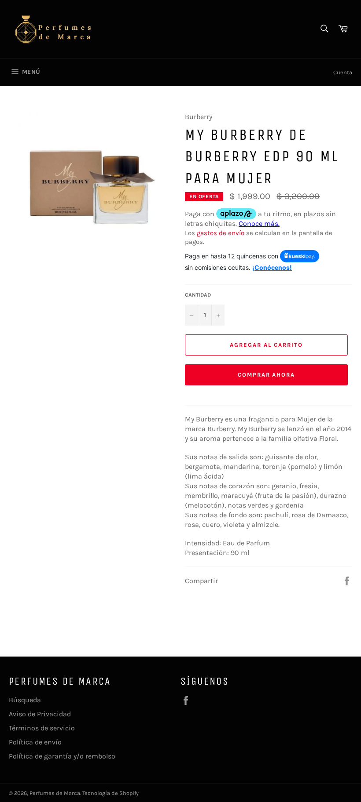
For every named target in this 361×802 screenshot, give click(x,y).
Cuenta (342, 72)
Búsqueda (25, 700)
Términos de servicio (42, 728)
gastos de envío (220, 233)
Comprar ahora (266, 374)
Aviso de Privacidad (40, 714)
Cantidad (198, 295)
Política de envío (35, 742)
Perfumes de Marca (54, 793)
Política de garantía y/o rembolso (62, 756)
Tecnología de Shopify (110, 793)
